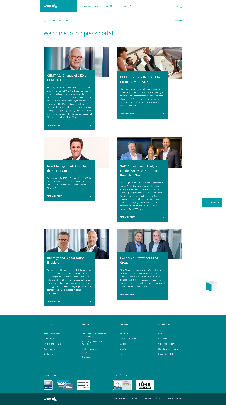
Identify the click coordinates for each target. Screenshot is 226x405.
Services (98, 6)
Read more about (55, 125)
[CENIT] (45, 20)
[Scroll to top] (221, 400)
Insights (123, 6)
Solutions (87, 6)
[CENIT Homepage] (50, 6)
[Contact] (176, 6)
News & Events (111, 6)
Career (132, 6)
